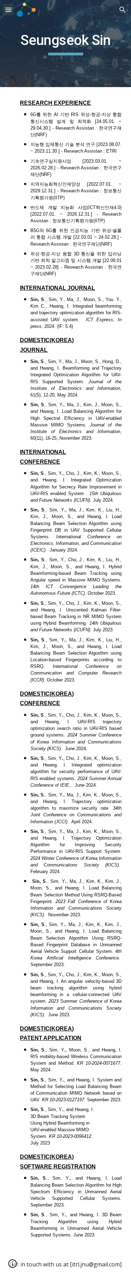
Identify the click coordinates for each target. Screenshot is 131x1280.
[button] (8, 9)
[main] (66, 43)
